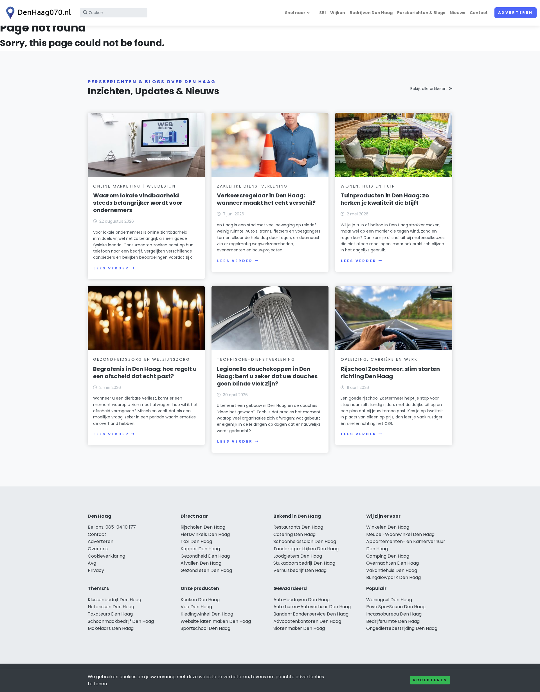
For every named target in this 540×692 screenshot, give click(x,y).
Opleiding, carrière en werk (379, 359)
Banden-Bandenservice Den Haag (310, 614)
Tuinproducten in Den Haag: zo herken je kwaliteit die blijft (385, 199)
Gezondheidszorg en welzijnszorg (141, 359)
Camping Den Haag (387, 556)
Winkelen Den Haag (387, 527)
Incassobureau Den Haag (394, 614)
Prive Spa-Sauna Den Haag (396, 606)
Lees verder (111, 268)
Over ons (98, 549)
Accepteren (430, 680)
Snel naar (295, 12)
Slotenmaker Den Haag (299, 628)
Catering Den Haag (294, 534)
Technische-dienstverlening (256, 359)
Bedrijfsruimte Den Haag (393, 621)
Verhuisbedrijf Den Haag (300, 570)
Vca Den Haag (196, 606)
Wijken (337, 12)
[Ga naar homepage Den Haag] (37, 12)
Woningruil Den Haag (389, 599)
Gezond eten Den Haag (206, 570)
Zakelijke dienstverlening (252, 186)
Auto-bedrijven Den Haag (301, 599)
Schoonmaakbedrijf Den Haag (121, 621)
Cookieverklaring (106, 556)
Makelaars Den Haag (111, 628)
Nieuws (457, 12)
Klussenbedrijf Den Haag (114, 599)
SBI (322, 12)
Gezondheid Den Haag (205, 556)
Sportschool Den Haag (205, 628)
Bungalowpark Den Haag (393, 577)
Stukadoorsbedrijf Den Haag (304, 563)
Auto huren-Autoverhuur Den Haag (312, 606)
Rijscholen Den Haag (203, 527)
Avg (92, 563)
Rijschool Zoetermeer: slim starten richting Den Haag (390, 372)
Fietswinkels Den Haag (205, 534)
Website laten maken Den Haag (216, 621)
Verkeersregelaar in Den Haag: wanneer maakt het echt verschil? (266, 199)
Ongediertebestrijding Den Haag (401, 628)
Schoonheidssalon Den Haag (304, 541)
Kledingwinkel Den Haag (207, 614)
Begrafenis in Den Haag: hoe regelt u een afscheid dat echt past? (145, 372)
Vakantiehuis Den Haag (391, 570)
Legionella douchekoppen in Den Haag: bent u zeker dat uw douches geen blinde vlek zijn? (267, 376)
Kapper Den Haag (200, 549)
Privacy (96, 570)
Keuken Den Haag (200, 599)
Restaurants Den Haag (298, 527)
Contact (479, 12)
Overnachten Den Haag (392, 563)
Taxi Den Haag (196, 541)
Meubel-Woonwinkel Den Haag (400, 534)
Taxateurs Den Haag (110, 614)
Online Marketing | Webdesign (134, 186)
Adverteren (515, 12)
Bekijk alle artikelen (428, 88)
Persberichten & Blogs (421, 12)
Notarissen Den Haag (111, 606)
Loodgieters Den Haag (297, 556)
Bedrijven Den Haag (371, 12)
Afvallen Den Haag (201, 563)
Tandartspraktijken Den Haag (306, 549)
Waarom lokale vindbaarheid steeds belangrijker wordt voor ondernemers (138, 202)
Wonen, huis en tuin (368, 186)
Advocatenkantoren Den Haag (307, 621)
